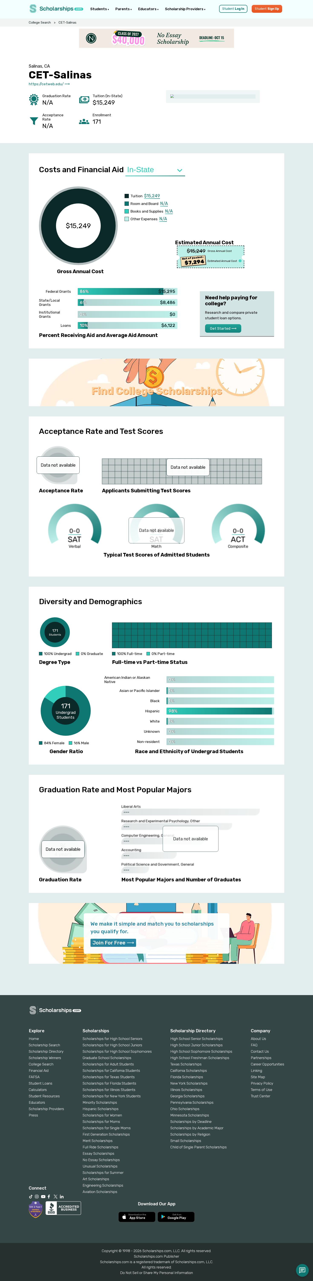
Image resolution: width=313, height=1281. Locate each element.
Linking (256, 1070)
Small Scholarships (185, 1141)
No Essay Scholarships (101, 1160)
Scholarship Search (44, 1045)
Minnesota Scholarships (189, 1115)
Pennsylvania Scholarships (192, 1102)
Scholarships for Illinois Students (109, 1090)
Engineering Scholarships (103, 1185)
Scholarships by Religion (190, 1134)
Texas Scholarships (186, 1064)
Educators (147, 9)
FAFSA (34, 1077)
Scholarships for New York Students (112, 1096)
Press (33, 1115)
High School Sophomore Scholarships (201, 1051)
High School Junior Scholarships (196, 1045)
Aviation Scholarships (100, 1192)
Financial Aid (39, 1070)
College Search (40, 22)
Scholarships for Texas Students (109, 1077)
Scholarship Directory (46, 1051)
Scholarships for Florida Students (109, 1083)
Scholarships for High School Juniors (112, 1045)
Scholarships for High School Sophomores (117, 1051)
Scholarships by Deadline (191, 1121)
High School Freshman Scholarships (199, 1058)
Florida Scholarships (186, 1077)
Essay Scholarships (98, 1153)
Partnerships (261, 1058)
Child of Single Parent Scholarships (198, 1147)
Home (34, 1039)
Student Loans (40, 1083)
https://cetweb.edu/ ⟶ (49, 84)
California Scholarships (188, 1070)
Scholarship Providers (184, 9)
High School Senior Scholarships (196, 1039)
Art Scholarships (96, 1179)
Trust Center (260, 1096)
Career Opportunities (267, 1064)
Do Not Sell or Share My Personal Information (156, 1273)
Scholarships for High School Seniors (112, 1039)
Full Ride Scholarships (100, 1147)
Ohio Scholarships (185, 1109)
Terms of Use (261, 1090)
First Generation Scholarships (106, 1134)
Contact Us (260, 1051)
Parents (123, 9)
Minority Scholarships (100, 1102)
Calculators (38, 1090)
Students (99, 9)
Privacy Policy (262, 1083)
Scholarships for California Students (111, 1070)
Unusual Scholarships (100, 1166)
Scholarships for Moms (101, 1121)
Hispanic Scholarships (101, 1109)
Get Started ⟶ (223, 328)
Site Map (258, 1077)
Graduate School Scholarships (107, 1058)
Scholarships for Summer (103, 1172)
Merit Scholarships (98, 1141)
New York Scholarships (189, 1083)
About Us (258, 1039)
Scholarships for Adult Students (108, 1064)
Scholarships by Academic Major (196, 1128)
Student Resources (44, 1096)
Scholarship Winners (45, 1058)
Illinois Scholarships (186, 1090)
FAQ (254, 1045)
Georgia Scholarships (187, 1096)
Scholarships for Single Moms (107, 1128)
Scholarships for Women (102, 1115)
